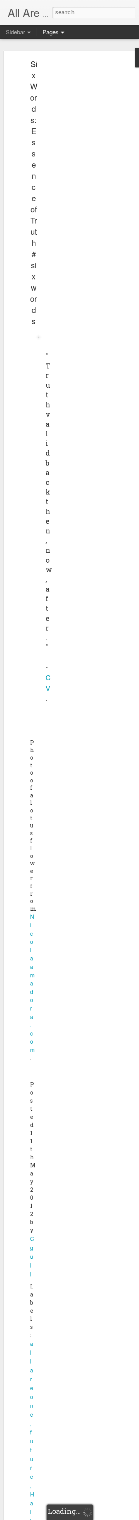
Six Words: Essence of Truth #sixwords (33, 192)
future (31, 1454)
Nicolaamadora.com (32, 983)
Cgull (32, 1256)
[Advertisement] (72, 183)
